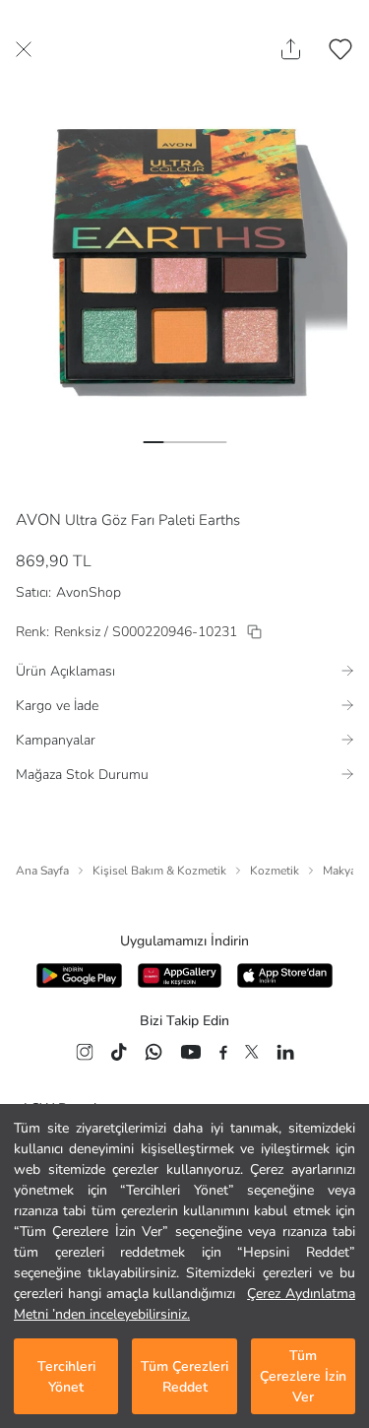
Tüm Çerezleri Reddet (184, 1376)
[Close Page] (23, 49)
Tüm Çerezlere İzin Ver (303, 1376)
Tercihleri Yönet (66, 1376)
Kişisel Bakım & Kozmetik (159, 870)
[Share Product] (290, 49)
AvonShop (88, 592)
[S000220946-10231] (254, 631)
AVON (38, 520)
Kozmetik (274, 870)
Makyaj (341, 870)
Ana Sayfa (42, 870)
